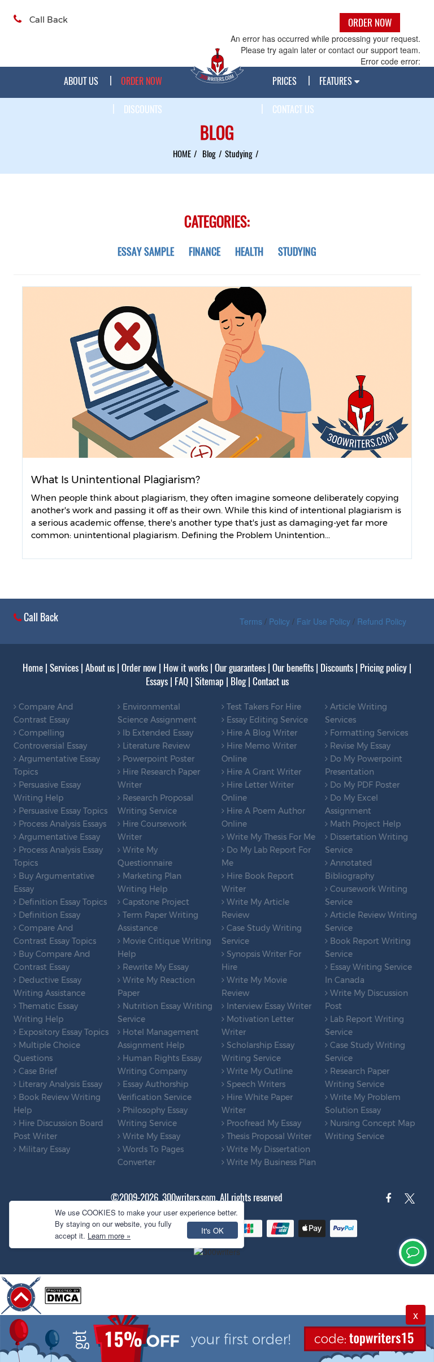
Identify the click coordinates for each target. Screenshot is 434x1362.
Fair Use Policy (323, 621)
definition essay (48, 915)
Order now (139, 667)
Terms (251, 621)
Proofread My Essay (262, 1123)
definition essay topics (61, 902)
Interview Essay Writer (267, 1006)
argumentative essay (58, 837)
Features (336, 81)
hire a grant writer (262, 772)
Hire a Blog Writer (260, 733)
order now (141, 81)
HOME (182, 153)
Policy (279, 621)
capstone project (154, 902)
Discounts (143, 109)
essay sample (146, 251)
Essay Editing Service (266, 720)
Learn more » (109, 1235)
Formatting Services (368, 733)
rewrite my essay (154, 967)
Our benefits (293, 667)
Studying (297, 251)
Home (33, 667)
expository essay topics (62, 1032)
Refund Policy (381, 621)
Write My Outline (258, 1071)
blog (209, 153)
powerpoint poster (157, 759)
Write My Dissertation (267, 1149)
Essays (157, 681)
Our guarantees (240, 667)
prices (284, 81)
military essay (43, 1149)
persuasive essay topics (61, 811)
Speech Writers (254, 1084)
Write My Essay (150, 1136)
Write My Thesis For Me (269, 837)
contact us (293, 109)
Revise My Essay (359, 746)
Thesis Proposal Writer (267, 1136)
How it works (185, 667)
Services (64, 667)
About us (81, 81)
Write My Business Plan (270, 1162)
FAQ (181, 681)
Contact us (271, 681)
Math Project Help (364, 824)
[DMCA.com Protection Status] (63, 1294)
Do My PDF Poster (364, 785)
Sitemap (209, 681)
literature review (155, 746)
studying (239, 153)
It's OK (212, 1230)
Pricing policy (383, 667)
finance (204, 251)
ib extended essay (156, 733)
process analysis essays (61, 824)
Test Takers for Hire (262, 707)
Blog (238, 681)
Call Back (47, 19)
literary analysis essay (59, 1084)
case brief (36, 1071)
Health (249, 251)
